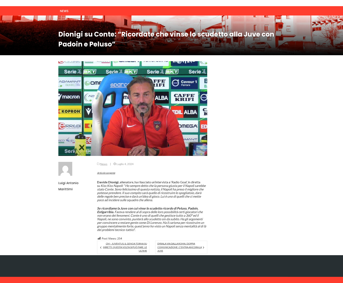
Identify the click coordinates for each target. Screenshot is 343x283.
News (64, 11)
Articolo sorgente (106, 172)
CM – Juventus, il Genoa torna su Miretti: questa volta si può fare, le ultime (125, 247)
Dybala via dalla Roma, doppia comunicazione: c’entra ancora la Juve (179, 247)
